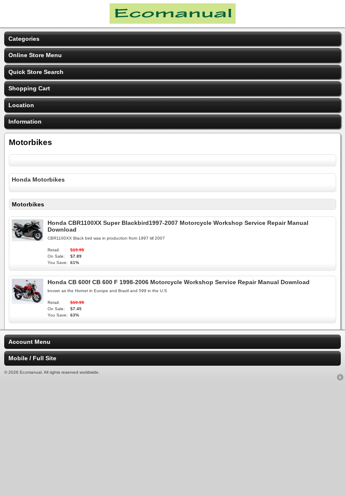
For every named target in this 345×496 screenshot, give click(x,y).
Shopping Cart (29, 88)
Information (25, 121)
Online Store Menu (35, 55)
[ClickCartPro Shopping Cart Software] (340, 378)
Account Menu (29, 341)
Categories (24, 38)
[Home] (172, 21)
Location (21, 105)
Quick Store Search (36, 72)
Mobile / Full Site (32, 358)
